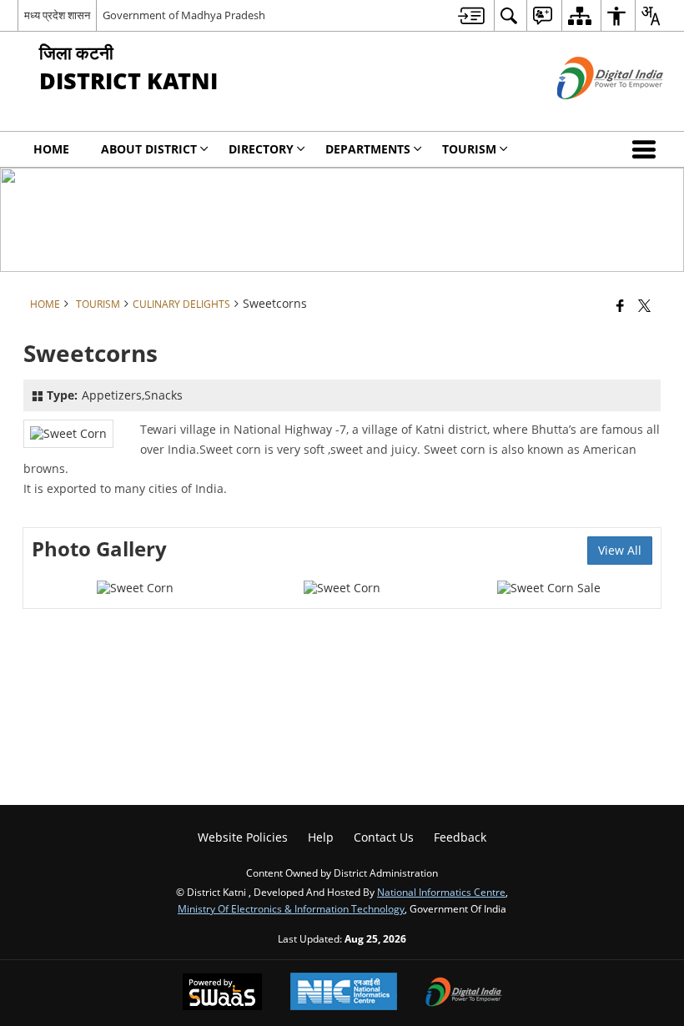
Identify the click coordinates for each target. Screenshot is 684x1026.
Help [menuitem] (321, 837)
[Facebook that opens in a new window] (620, 305)
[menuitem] (471, 15)
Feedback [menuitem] (460, 837)
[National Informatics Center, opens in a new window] (344, 993)
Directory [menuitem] (261, 149)
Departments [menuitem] (367, 149)
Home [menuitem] (51, 149)
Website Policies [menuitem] (243, 837)
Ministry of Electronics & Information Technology (291, 908)
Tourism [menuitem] (469, 149)
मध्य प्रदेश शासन (57, 15)
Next (631, 583)
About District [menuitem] (149, 149)
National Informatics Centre (441, 891)
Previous (52, 583)
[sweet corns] (549, 588)
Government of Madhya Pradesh (184, 15)
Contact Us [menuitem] (384, 837)
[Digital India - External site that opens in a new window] (589, 113)
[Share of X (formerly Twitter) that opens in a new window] (644, 305)
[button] (647, 149)
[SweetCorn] (135, 588)
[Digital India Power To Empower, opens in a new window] (464, 993)
